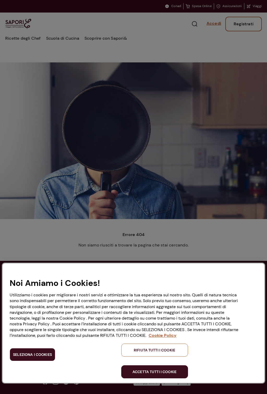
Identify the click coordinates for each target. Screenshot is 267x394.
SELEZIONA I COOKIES (32, 354)
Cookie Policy (163, 335)
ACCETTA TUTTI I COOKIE (154, 371)
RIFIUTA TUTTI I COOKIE (154, 350)
